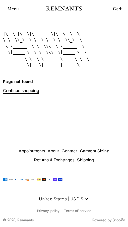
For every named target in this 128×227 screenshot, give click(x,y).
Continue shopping (21, 90)
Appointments (32, 150)
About (53, 150)
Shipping (85, 159)
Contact (69, 150)
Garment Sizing (94, 150)
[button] (13, 8)
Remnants (25, 220)
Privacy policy (48, 211)
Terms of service (77, 211)
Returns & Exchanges (54, 159)
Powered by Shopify (108, 220)
